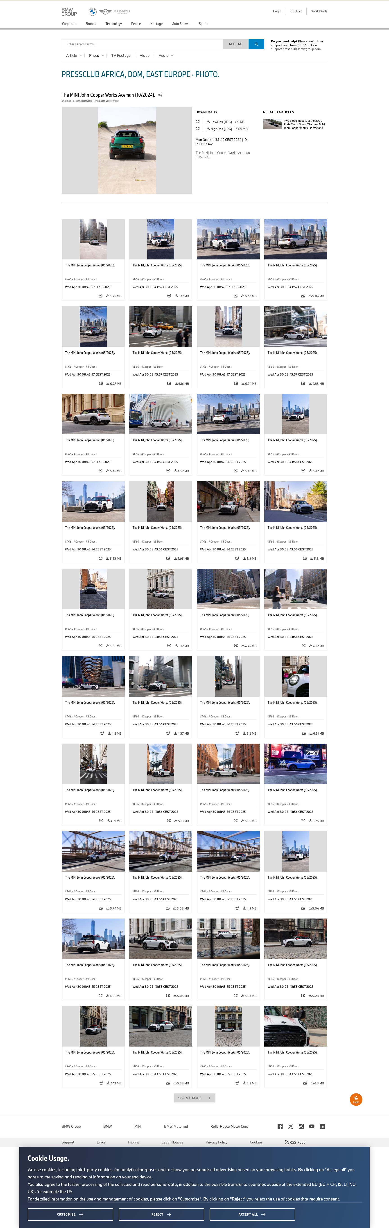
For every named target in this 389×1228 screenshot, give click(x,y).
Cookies (256, 1142)
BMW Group (71, 1126)
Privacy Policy (216, 1142)
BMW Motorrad (176, 1126)
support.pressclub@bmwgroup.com (296, 49)
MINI (138, 1126)
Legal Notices (172, 1142)
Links (101, 1142)
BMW (107, 1126)
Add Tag (235, 44)
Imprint (133, 1142)
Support (68, 1142)
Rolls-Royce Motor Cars (229, 1126)
